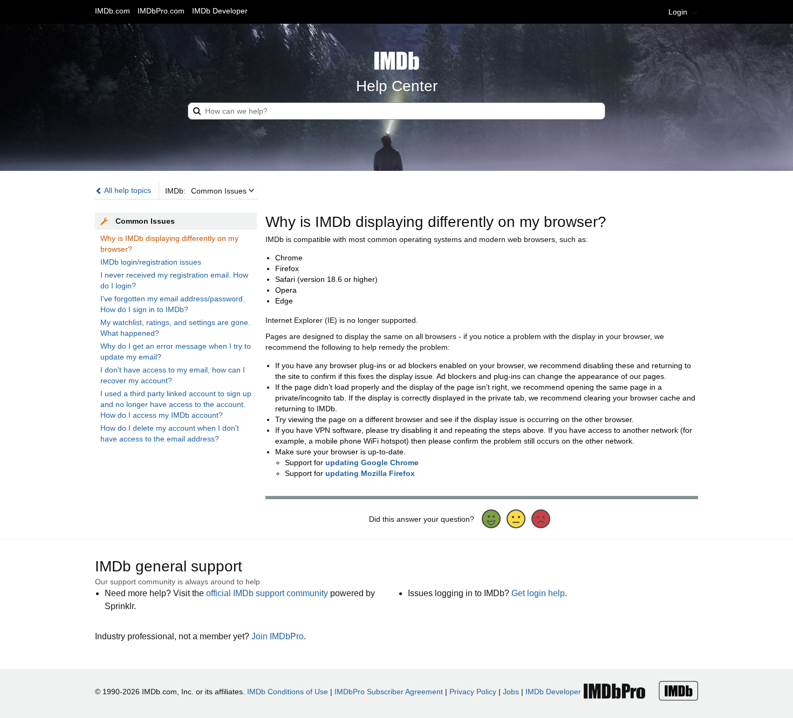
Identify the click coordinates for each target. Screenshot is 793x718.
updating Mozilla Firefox (370, 473)
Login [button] (678, 12)
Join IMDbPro (277, 636)
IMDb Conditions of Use (287, 691)
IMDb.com (112, 10)
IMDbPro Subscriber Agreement (388, 691)
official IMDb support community (267, 593)
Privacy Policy (472, 691)
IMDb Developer (220, 10)
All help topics (126, 190)
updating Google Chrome (372, 462)
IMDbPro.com (161, 10)
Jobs (511, 691)
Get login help (538, 593)
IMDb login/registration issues (150, 262)
